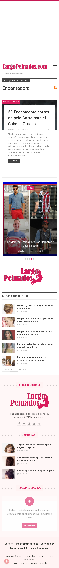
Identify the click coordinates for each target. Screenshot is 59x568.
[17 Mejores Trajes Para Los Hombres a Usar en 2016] (29, 219)
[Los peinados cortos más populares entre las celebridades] (8, 322)
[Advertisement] (29, 31)
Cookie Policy (47, 544)
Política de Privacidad (27, 544)
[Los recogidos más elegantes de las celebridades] (8, 309)
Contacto (9, 544)
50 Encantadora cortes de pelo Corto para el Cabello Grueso (28, 118)
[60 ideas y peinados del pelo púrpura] (8, 474)
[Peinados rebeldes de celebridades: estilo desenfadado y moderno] (8, 348)
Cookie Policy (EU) (18, 548)
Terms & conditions (40, 548)
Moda (29, 188)
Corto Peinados (11, 102)
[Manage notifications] (6, 561)
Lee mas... (14, 161)
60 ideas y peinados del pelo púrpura (35, 470)
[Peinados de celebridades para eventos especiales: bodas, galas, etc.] (8, 361)
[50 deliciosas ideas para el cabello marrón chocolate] (8, 461)
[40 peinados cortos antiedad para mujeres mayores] (8, 448)
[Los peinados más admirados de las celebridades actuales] (8, 335)
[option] (29, 219)
